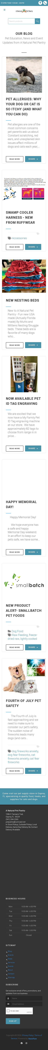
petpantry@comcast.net (15, 822)
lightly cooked (28, 638)
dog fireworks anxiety (25, 751)
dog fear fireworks (19, 754)
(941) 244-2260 (12, 819)
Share (32, 159)
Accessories (19, 238)
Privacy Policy (27, 1035)
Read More (14, 159)
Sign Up (13, 1021)
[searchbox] (24, 21)
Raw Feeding (20, 635)
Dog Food (17, 631)
